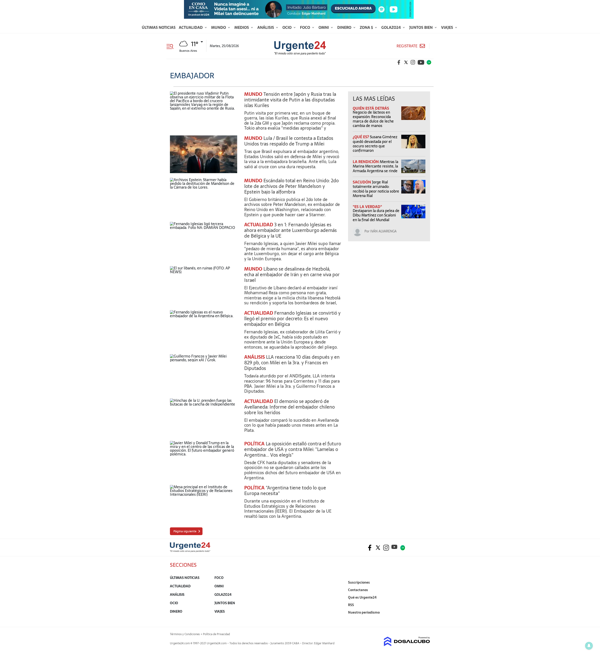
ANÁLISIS (254, 357)
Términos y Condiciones (185, 634)
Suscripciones (359, 582)
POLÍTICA (254, 443)
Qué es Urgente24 (362, 597)
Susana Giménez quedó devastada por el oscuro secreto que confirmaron (375, 143)
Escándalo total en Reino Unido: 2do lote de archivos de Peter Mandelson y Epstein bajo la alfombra (291, 186)
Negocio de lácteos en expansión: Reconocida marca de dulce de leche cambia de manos (373, 119)
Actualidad (191, 27)
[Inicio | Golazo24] (429, 62)
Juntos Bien (421, 27)
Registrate (407, 46)
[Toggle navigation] (171, 46)
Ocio (287, 27)
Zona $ (367, 27)
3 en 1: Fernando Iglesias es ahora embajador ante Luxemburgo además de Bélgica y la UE (290, 230)
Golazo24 (391, 27)
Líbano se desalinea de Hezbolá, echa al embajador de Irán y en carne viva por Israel (292, 274)
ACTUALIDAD (258, 224)
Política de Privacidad (216, 634)
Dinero (344, 27)
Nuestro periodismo (364, 612)
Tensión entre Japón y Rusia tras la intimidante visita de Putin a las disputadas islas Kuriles (290, 99)
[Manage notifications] (589, 645)
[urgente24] (190, 551)
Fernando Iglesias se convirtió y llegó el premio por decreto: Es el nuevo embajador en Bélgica (292, 318)
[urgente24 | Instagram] (413, 62)
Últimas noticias (159, 27)
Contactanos (358, 590)
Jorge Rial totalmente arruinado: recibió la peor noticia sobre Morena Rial (376, 189)
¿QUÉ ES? (361, 137)
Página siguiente (184, 531)
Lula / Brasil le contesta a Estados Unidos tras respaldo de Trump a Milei (288, 141)
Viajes (447, 27)
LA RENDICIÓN (366, 162)
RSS (351, 605)
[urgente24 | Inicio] (425, 619)
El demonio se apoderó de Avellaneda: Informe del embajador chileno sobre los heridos (289, 407)
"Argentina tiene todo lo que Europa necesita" (285, 490)
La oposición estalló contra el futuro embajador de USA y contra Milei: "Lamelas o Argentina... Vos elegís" (292, 449)
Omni (324, 27)
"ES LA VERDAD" (367, 207)
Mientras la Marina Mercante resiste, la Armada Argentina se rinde (375, 166)
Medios (242, 27)
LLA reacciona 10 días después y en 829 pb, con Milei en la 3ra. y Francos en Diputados (292, 362)
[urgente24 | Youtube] (421, 62)
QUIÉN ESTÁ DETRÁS (371, 108)
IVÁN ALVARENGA (383, 231)
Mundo (219, 27)
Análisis (266, 27)
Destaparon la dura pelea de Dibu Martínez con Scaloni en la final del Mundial (376, 215)
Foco (305, 27)
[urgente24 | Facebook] (399, 62)
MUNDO (253, 94)
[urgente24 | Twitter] (406, 62)
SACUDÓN (362, 182)
